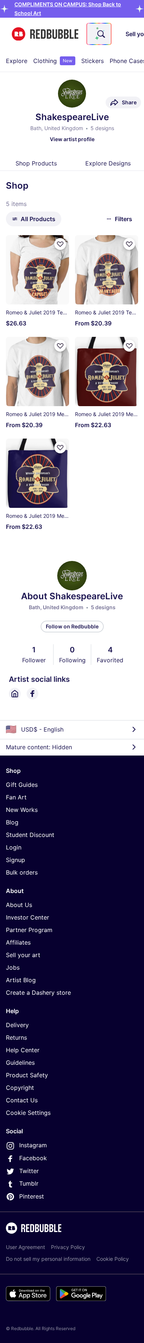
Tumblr (28, 1183)
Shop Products (36, 163)
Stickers (92, 60)
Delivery (17, 1025)
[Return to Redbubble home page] (45, 34)
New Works (22, 809)
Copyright (20, 1087)
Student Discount (30, 834)
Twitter (29, 1171)
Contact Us (22, 1100)
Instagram (33, 1145)
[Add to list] (60, 244)
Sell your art (23, 955)
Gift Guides (22, 784)
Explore (16, 60)
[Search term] (100, 34)
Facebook (33, 1158)
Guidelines (20, 1062)
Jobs (13, 967)
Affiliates (18, 942)
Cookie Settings (28, 1112)
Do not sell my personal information (48, 1259)
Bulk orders (22, 872)
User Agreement (25, 1247)
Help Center (23, 1050)
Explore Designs (108, 163)
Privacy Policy (68, 1247)
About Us (19, 904)
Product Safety (27, 1075)
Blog (12, 822)
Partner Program (29, 930)
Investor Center (27, 917)
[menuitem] (16, 60)
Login (13, 847)
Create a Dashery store (38, 992)
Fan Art (16, 797)
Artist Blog (21, 980)
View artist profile (72, 139)
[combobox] (99, 34)
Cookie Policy (112, 1259)
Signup (15, 860)
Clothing (52, 60)
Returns (16, 1037)
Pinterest (31, 1196)
